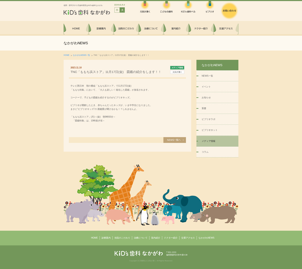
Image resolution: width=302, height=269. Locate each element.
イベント (206, 86)
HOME (66, 55)
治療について (141, 237)
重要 (204, 108)
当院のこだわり (122, 237)
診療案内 (106, 237)
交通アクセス (188, 237)
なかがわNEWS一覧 (81, 55)
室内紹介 (155, 237)
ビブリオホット (210, 130)
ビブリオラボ (208, 119)
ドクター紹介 (171, 237)
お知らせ (206, 97)
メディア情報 (208, 141)
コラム (205, 152)
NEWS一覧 (207, 76)
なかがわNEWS (206, 237)
